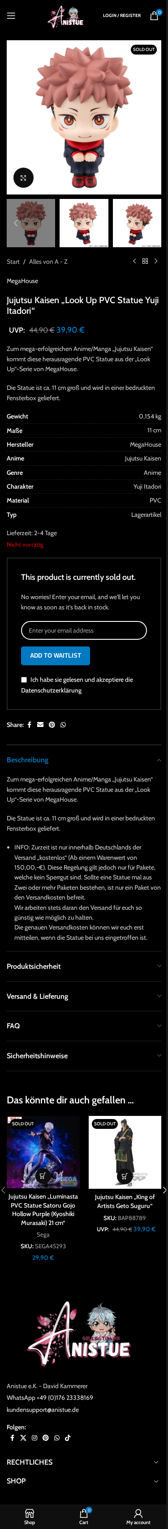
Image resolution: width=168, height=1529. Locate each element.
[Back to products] (145, 261)
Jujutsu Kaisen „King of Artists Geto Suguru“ (125, 1201)
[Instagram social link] (34, 1438)
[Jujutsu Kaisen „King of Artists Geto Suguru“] (125, 1152)
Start (13, 262)
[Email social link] (40, 725)
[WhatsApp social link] (63, 725)
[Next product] (156, 261)
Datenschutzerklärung (51, 690)
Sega (43, 1234)
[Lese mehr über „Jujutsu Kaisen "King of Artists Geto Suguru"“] (125, 1176)
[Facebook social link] (29, 725)
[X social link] (23, 1438)
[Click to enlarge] (23, 178)
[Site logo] (67, 15)
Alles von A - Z (48, 262)
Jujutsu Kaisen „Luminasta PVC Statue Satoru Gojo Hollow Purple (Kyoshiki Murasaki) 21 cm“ (43, 1209)
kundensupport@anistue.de (43, 1410)
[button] (16, 118)
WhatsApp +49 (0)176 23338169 (50, 1398)
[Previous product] (134, 261)
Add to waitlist (55, 655)
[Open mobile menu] (11, 16)
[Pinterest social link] (52, 725)
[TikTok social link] (67, 1438)
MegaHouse (22, 281)
